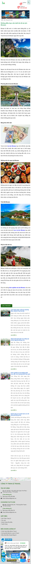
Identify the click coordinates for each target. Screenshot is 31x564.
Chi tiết (13, 335)
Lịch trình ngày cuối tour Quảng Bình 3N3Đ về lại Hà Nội (20, 310)
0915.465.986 (23, 8)
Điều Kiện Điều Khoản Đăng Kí (8, 535)
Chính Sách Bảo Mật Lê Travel (8, 531)
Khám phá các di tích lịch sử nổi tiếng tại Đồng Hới (20, 414)
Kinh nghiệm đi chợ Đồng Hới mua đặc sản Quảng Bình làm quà (20, 373)
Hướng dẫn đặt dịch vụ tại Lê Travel (10, 533)
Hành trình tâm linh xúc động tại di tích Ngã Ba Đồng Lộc (20, 339)
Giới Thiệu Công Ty (6, 518)
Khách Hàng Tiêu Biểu (6, 522)
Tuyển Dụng (4, 524)
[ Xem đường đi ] (7, 494)
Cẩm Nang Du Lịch (7, 20)
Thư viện (3, 520)
